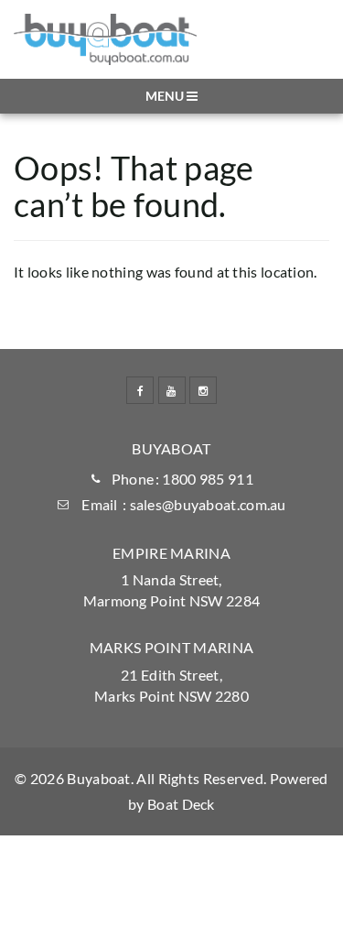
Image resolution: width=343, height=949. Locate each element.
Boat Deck (181, 804)
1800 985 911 (207, 478)
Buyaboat (98, 778)
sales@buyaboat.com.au (208, 504)
